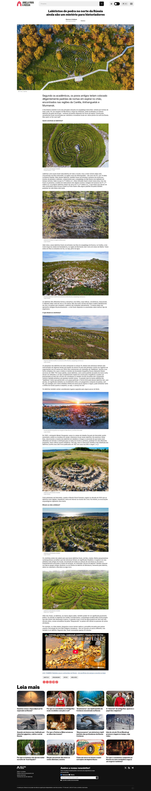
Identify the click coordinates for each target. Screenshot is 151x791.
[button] (98, 3)
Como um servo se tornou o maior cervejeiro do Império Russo (88, 758)
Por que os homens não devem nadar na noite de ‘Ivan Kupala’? (30, 758)
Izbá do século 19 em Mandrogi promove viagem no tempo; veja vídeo (118, 734)
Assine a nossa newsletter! (75, 768)
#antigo (46, 677)
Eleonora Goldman (71, 19)
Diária (72, 775)
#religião (74, 677)
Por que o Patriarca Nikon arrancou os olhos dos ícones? (60, 733)
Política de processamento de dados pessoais (25, 774)
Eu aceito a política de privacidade (70, 780)
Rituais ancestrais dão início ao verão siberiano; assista (58, 758)
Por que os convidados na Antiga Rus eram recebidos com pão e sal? (60, 710)
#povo (65, 677)
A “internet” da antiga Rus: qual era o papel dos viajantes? (120, 710)
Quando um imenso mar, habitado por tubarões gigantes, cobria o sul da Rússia (31, 734)
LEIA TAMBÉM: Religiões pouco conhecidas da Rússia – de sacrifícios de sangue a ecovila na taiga (74, 673)
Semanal (65, 775)
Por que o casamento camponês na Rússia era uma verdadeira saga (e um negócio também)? (119, 759)
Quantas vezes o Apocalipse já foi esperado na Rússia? (29, 710)
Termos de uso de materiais (24, 776)
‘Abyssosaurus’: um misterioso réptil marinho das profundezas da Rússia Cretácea (90, 734)
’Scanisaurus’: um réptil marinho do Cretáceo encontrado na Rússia (89, 710)
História (83, 20)
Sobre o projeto (21, 771)
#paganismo (56, 677)
